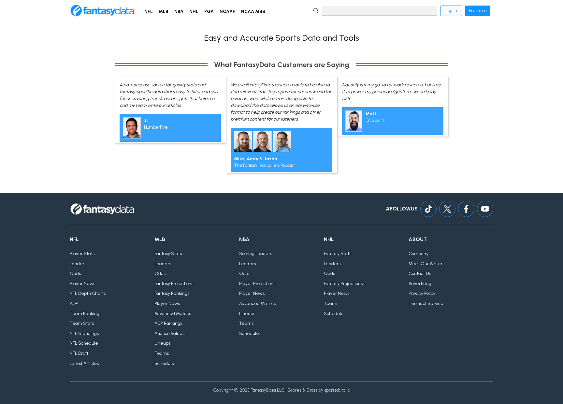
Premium (477, 10)
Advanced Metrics (172, 313)
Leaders (78, 264)
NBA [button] (178, 11)
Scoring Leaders (255, 253)
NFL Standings (84, 333)
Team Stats (82, 323)
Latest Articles (84, 363)
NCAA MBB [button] (253, 11)
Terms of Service (426, 303)
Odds (75, 273)
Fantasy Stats (168, 253)
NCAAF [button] (227, 11)
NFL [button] (148, 11)
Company (418, 253)
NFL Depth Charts (88, 293)
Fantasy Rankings (171, 293)
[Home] (102, 10)
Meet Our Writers (426, 264)
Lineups (162, 343)
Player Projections (257, 283)
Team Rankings (85, 313)
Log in (451, 10)
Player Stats (82, 253)
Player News (82, 283)
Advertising (420, 283)
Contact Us (420, 273)
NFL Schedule (84, 343)
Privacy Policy (422, 293)
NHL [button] (193, 11)
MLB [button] (163, 11)
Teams (161, 353)
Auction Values (169, 333)
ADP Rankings (168, 323)
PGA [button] (209, 11)
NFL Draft (79, 353)
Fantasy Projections (173, 283)
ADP (74, 303)
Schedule (164, 363)
